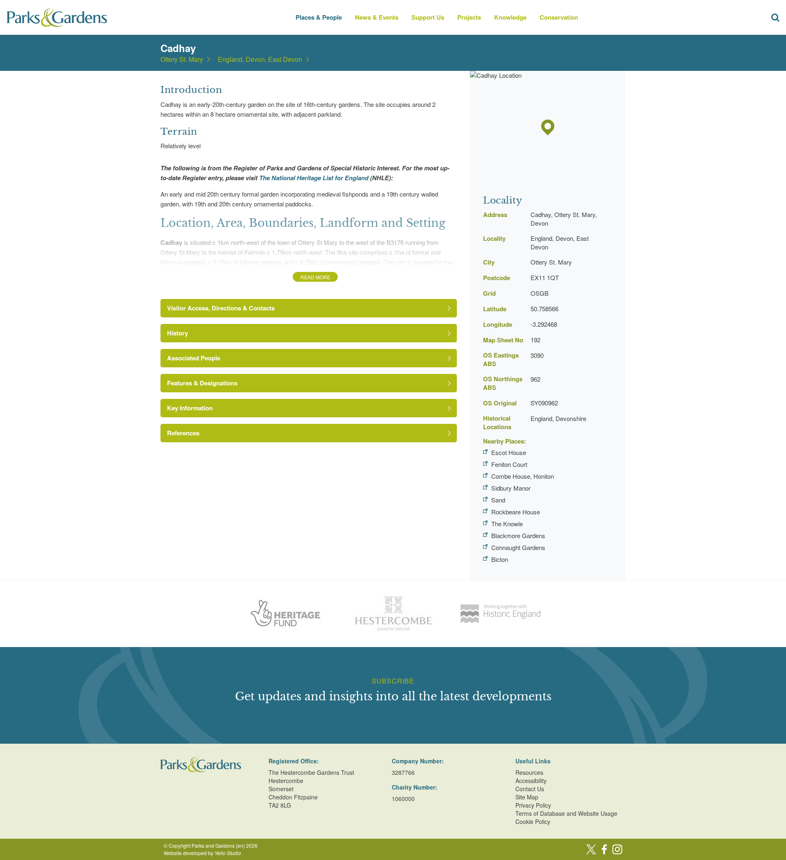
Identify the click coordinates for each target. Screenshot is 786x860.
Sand (498, 500)
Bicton (499, 559)
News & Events (376, 17)
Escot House (508, 452)
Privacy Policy (533, 805)
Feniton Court (509, 464)
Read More (315, 277)
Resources (529, 772)
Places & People (319, 17)
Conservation (559, 17)
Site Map (526, 797)
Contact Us (529, 789)
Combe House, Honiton (522, 476)
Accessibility (531, 780)
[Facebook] (604, 849)
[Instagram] (617, 849)
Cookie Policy (532, 821)
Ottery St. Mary (181, 59)
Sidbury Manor (511, 488)
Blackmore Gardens (518, 535)
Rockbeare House (515, 511)
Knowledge (510, 17)
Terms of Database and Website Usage (566, 813)
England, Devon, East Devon (260, 59)
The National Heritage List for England (313, 177)
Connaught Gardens (518, 547)
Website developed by (202, 852)
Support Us (427, 17)
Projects (469, 17)
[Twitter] (591, 849)
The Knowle (507, 523)
